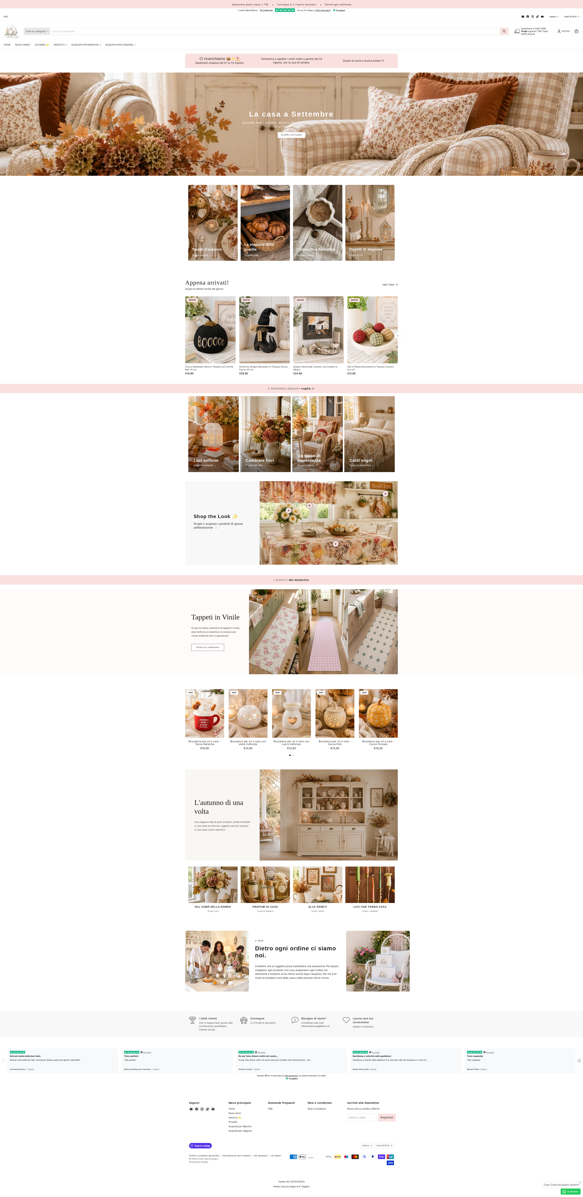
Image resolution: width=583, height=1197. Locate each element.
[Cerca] (504, 31)
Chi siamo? (276, 1155)
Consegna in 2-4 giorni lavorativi (296, 4)
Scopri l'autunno (291, 135)
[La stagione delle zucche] (265, 223)
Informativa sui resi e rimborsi (237, 1155)
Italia (570, 16)
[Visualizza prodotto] (336, 544)
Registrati (386, 1117)
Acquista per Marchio (85, 44)
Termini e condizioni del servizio (204, 1155)
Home (7, 44)
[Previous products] (185, 335)
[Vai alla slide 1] (290, 755)
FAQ (6, 16)
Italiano (553, 16)
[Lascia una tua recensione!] (368, 1024)
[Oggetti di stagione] (370, 223)
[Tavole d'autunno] (213, 223)
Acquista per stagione (119, 44)
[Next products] (397, 335)
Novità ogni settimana (338, 4)
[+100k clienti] (214, 1024)
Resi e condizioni (317, 1108)
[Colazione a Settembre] (317, 223)
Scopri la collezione (207, 647)
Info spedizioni (261, 1155)
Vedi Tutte (388, 284)
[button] (564, 31)
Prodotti (60, 44)
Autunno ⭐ (42, 44)
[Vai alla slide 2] (293, 755)
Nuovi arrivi (22, 44)
